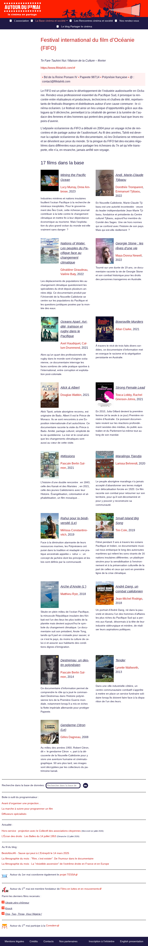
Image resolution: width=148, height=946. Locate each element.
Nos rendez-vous (129, 20)
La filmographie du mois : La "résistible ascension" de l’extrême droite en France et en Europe (55, 863)
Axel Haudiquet (70, 343)
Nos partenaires (68, 941)
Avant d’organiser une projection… (21, 803)
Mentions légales (14, 941)
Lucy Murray (68, 187)
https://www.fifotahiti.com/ (57, 67)
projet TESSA (67, 874)
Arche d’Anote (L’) (73, 586)
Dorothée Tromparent (129, 187)
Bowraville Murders (129, 321)
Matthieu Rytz (69, 594)
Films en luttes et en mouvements (79, 888)
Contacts (48, 941)
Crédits (34, 941)
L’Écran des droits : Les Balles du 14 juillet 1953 (29, 836)
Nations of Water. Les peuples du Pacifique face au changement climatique (74, 253)
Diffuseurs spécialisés (14, 814)
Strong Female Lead (130, 387)
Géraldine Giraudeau (73, 269)
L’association (21, 20)
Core (51, 925)
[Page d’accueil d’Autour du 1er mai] (23, 9)
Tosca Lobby (124, 394)
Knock (8, 908)
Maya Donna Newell (129, 255)
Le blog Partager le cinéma (76, 26)
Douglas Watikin (70, 394)
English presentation (131, 941)
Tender (120, 660)
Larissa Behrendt (126, 463)
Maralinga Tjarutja (129, 456)
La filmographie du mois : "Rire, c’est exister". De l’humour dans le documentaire (47, 858)
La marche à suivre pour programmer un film (27, 808)
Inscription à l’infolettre (101, 941)
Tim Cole (121, 530)
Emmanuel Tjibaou (128, 191)
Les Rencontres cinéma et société (93, 20)
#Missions (67, 456)
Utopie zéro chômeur (17, 902)
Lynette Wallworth (127, 667)
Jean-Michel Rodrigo (129, 598)
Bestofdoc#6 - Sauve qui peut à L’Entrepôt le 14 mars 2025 (35, 853)
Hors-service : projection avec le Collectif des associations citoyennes (41, 831)
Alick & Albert (70, 387)
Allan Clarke (123, 329)
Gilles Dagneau (70, 737)
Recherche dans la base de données (23, 785)
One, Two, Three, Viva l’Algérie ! (23, 914)
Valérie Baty (68, 274)
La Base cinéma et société (50, 20)
